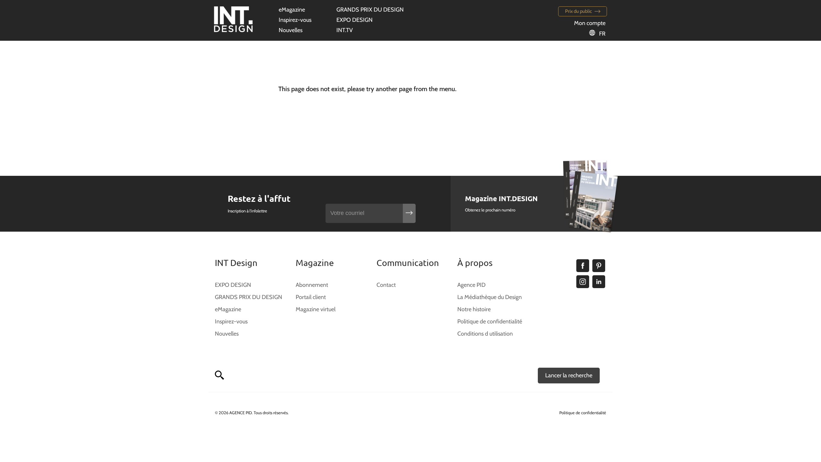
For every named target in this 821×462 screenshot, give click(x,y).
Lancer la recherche (568, 375)
